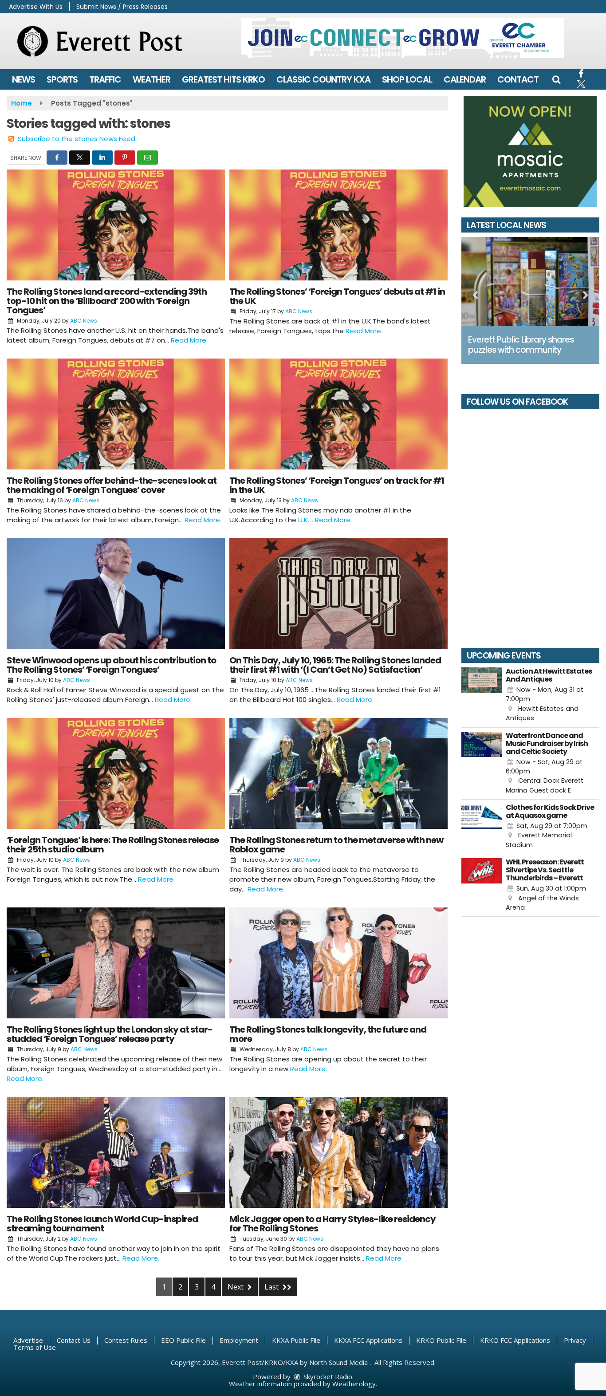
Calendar (465, 79)
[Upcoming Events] (481, 695)
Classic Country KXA (323, 79)
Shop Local (407, 79)
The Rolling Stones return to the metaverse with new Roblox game (336, 845)
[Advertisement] (402, 38)
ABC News (83, 320)
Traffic (105, 79)
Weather (151, 79)
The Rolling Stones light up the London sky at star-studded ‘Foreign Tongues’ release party (109, 1034)
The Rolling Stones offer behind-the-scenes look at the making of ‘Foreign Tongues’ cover (111, 485)
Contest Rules (125, 1340)
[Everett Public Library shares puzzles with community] (530, 281)
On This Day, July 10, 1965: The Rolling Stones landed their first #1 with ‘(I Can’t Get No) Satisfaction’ (335, 665)
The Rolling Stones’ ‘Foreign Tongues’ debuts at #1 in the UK (337, 296)
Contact (518, 79)
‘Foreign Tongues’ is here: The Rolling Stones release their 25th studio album (113, 845)
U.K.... (306, 519)
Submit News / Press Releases (122, 6)
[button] (556, 79)
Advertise (28, 1340)
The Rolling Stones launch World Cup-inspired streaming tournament (102, 1223)
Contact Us (74, 1340)
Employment (239, 1340)
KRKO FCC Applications (515, 1340)
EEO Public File (183, 1340)
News (23, 79)
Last (272, 1287)
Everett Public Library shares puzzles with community (521, 345)
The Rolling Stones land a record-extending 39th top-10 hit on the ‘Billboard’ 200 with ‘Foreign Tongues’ (107, 300)
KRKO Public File (441, 1340)
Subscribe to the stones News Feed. (77, 138)
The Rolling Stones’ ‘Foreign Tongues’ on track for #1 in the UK (336, 485)
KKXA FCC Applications (368, 1340)
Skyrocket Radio (327, 1376)
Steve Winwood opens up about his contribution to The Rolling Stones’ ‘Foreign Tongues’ (111, 665)
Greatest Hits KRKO (223, 79)
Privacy (575, 1340)
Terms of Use (34, 1347)
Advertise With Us (36, 6)
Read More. (189, 340)
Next (236, 1287)
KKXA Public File (296, 1340)
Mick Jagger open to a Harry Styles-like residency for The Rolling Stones (332, 1223)
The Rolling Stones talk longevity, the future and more (327, 1034)
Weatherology (354, 1383)
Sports (62, 79)
